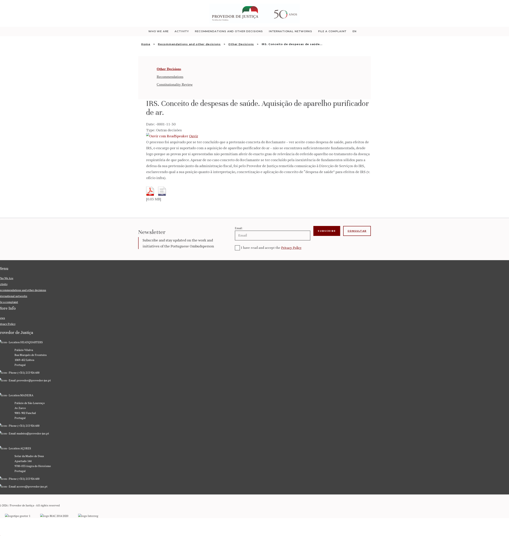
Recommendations (170, 77)
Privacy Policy (291, 248)
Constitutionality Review (175, 84)
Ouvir (193, 136)
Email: (239, 228)
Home (145, 44)
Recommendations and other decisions (189, 44)
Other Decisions (241, 44)
